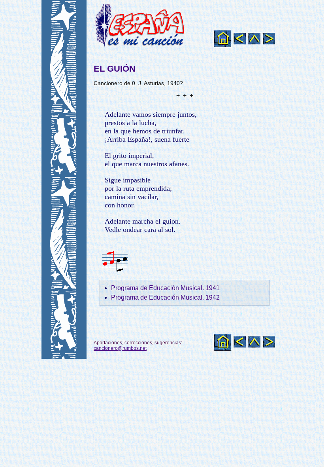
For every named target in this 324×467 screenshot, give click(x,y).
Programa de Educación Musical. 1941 (165, 288)
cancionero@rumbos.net (120, 348)
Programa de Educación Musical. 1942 (165, 297)
